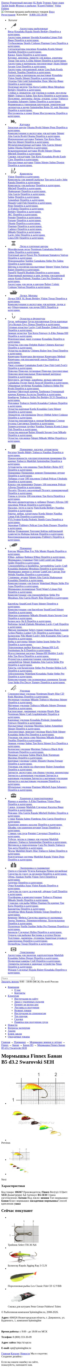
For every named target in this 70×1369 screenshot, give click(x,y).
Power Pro (32, 255)
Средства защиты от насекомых (45, 917)
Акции (11, 1030)
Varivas (64, 255)
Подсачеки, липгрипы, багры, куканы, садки (33, 98)
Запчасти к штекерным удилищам (27, 775)
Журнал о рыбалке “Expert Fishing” (35, 5)
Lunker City (30, 632)
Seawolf (39, 382)
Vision (11, 78)
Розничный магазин (21, 2)
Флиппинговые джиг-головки (24, 339)
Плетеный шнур (17, 255)
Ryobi (38, 127)
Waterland (45, 583)
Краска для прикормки (20, 484)
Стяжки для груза (17, 833)
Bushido (12, 52)
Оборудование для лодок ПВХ (29, 307)
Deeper (30, 958)
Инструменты (48, 113)
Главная (5, 1353)
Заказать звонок (10, 981)
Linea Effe (13, 238)
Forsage (12, 220)
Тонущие (35, 531)
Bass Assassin (61, 630)
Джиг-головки (16, 365)
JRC (10, 214)
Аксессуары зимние (19, 37)
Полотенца (14, 926)
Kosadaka (19, 31)
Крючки (12, 391)
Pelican (53, 478)
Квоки (11, 54)
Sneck (31, 382)
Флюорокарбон (16, 261)
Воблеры (13, 624)
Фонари (12, 969)
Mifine (51, 438)
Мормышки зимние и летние (24, 571)
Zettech (55, 327)
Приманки (26, 548)
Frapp (35, 603)
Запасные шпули (17, 127)
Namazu (39, 139)
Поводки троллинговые (55, 371)
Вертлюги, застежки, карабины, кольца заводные (35, 379)
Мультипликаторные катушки (24, 145)
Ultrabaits (62, 478)
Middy (11, 95)
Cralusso (36, 43)
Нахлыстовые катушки (20, 162)
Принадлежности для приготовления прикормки (35, 458)
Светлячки (23, 423)
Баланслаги (14, 621)
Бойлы (11, 531)
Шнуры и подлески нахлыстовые (26, 266)
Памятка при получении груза (31, 1022)
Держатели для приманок (22, 414)
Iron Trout (52, 350)
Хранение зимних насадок (22, 824)
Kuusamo (51, 635)
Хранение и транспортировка (36, 798)
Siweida (35, 37)
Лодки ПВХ (14, 298)
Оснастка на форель (19, 350)
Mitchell (12, 153)
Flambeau (41, 801)
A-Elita (30, 60)
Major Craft (25, 714)
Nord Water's (43, 589)
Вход (52, 11)
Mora (23, 911)
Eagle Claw (43, 365)
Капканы (41, 871)
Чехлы (11, 850)
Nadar (50, 673)
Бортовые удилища (18, 760)
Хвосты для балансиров (21, 667)
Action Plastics (16, 632)
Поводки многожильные (22, 374)
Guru (53, 43)
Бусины (12, 423)
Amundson (13, 200)
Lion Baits (50, 69)
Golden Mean (46, 87)
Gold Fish (21, 203)
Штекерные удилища (19, 787)
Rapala (29, 31)
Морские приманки (19, 615)
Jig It (24, 621)
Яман (11, 40)
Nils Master (41, 551)
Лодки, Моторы (28, 295)
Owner (24, 382)
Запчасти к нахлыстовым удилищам (28, 781)
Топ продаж (21, 1016)
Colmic (55, 284)
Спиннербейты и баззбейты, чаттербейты (31, 565)
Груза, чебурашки (17, 321)
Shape (59, 560)
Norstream (36, 249)
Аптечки (13, 882)
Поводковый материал (48, 374)
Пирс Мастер (49, 81)
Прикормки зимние (32, 472)
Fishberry (24, 525)
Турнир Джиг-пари (53, 2)
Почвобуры (14, 943)
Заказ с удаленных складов (29, 1001)
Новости (12, 1025)
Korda (51, 49)
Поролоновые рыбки (19, 647)
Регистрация (8, 14)
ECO (53, 397)
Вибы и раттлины (18, 641)
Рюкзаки (12, 813)
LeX (64, 667)
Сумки (11, 818)
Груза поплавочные (39, 321)
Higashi (12, 203)
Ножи (36, 113)
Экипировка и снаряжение (35, 868)
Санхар (56, 571)
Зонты (11, 920)
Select (55, 414)
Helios (58, 667)
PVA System (14, 519)
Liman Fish (56, 37)
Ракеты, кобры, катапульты (23, 513)
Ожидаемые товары (19, 1036)
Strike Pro (51, 261)
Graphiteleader (40, 714)
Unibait (45, 478)
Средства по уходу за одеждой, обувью (29, 891)
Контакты (19, 993)
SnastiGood (25, 603)
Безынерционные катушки (22, 150)
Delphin (33, 344)
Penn (53, 127)
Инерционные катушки (21, 139)
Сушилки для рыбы (19, 903)
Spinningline (35, 81)
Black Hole (52, 731)
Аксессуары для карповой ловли (26, 69)
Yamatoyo (54, 255)
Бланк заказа (15, 1033)
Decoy (40, 414)
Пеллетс (12, 490)
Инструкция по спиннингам (30, 1013)
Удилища (25, 690)
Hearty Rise (37, 597)
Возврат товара (22, 1010)
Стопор (60, 420)
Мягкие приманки (18, 630)
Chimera (50, 344)
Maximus (64, 107)
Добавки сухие (16, 478)
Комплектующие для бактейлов (25, 609)
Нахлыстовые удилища (21, 725)
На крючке (53, 903)
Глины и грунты (17, 496)
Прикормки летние (54, 472)
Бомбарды (13, 397)
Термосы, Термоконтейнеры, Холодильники (40, 920)
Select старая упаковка (41, 630)
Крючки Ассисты (27, 394)
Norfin (28, 876)
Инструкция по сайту (26, 998)
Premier (12, 217)
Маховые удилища (18, 755)
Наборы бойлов (30, 534)
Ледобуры (13, 911)
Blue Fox (29, 551)
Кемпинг (13, 917)
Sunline (29, 261)
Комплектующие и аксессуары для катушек (32, 133)
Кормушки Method (55, 356)
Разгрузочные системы (20, 856)
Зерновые (13, 525)
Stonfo (37, 31)
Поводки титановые (30, 371)
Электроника (27, 952)
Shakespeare (14, 191)
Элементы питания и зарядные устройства (31, 964)
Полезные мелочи (18, 87)
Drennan (61, 705)
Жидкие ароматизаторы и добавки (27, 502)
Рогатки (12, 452)
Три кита (20, 60)
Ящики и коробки (18, 801)
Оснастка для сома (18, 344)
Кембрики (50, 420)
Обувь (11, 876)
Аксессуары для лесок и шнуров (26, 284)
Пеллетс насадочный (30, 490)
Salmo (29, 95)
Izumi (46, 641)
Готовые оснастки (18, 327)
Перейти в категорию (26, 40)
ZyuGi (63, 365)
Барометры (14, 908)
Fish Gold (22, 81)
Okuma (31, 127)
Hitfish (48, 414)
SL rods (54, 107)
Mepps (20, 551)
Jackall (22, 624)
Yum (41, 467)
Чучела (32, 871)
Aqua (11, 586)
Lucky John (61, 179)
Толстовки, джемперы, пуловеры (26, 938)
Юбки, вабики (16, 557)
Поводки (13, 371)
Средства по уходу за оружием (25, 873)
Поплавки (13, 403)
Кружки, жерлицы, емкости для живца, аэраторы (35, 57)
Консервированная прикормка (25, 537)
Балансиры (14, 635)
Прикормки (14, 472)
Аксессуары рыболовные (34, 28)
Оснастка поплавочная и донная (26, 420)
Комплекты (26, 173)
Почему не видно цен (26, 1004)
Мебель (22, 917)
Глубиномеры (15, 43)
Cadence (12, 229)
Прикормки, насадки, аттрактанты (39, 449)
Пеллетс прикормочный (55, 490)
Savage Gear (15, 66)
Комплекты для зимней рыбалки (26, 179)
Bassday (46, 327)
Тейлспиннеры (16, 673)
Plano (57, 801)
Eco (54, 743)
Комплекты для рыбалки (21, 185)
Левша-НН (41, 653)
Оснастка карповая (18, 409)
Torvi (42, 876)
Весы (11, 31)
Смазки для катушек (19, 156)
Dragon (60, 162)
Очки (11, 885)
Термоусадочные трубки (21, 426)
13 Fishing (13, 208)
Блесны (12, 551)
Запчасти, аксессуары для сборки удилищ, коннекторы (38, 772)
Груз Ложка (29, 324)
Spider (11, 562)
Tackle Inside (8, 5)
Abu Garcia (14, 136)
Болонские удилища (19, 749)
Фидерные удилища (19, 699)
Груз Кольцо (15, 324)
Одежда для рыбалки (19, 935)
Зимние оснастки (17, 333)
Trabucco (20, 95)
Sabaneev (24, 101)
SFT (61, 467)
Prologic (12, 72)
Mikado (12, 232)
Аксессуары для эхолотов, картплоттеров (31, 955)
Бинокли (13, 932)
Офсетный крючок (28, 391)
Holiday (52, 813)
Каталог (15, 1353)
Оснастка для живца (19, 438)
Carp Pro (46, 278)
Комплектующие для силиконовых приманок (33, 679)
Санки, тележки (17, 807)
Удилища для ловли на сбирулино (26, 766)
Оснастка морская (18, 432)
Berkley (45, 31)
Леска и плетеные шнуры (34, 246)
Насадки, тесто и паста (20, 507)
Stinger (59, 49)
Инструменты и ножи (20, 113)
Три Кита (33, 87)
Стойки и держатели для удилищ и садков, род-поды (37, 92)
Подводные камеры (19, 961)
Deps (61, 856)
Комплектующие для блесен (23, 583)
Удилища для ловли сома (21, 737)
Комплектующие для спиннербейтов (28, 595)
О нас (17, 990)
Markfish (32, 461)
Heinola (38, 911)
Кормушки (14, 356)
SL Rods (37, 2)
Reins (47, 107)
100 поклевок (33, 478)
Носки (57, 935)
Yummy (36, 682)
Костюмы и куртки (43, 935)
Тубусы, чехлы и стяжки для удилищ (28, 839)
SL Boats (27, 298)
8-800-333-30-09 (38, 14)
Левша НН (62, 333)
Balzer (11, 269)
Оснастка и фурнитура (32, 318)
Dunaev (38, 484)
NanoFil (12, 272)
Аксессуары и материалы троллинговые (30, 63)
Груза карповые (59, 321)
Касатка (52, 807)
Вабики (29, 557)
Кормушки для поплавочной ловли (28, 359)
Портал (5, 2)
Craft (33, 961)
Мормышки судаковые (20, 560)
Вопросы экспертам (19, 1028)
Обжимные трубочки (19, 385)
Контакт (59, 344)
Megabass (59, 87)
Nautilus (21, 72)
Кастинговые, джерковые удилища (27, 711)
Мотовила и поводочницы (22, 845)
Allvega (12, 487)
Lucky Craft (35, 327)
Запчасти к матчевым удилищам (50, 778)
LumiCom (50, 560)
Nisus (59, 964)
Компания (13, 987)
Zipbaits (30, 624)
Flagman (45, 43)
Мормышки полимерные (21, 589)
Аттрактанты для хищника (22, 467)
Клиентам (13, 995)
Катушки (25, 124)
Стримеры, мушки (18, 577)
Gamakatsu (48, 249)
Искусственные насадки (21, 653)
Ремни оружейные (57, 871)
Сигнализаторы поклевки (22, 49)
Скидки (18, 1019)
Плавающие (23, 531)
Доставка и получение (26, 1007)
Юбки (37, 557)
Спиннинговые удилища (21, 693)
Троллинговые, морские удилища (26, 731)
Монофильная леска (19, 249)
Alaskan (19, 876)
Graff (55, 891)
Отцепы (12, 81)
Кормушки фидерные (32, 356)
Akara (19, 54)
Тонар (11, 60)
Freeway (43, 333)
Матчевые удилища (18, 705)
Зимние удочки (16, 743)
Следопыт (42, 807)
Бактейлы (13, 603)
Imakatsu (24, 568)
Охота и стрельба (17, 871)
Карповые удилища (18, 720)
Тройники (45, 391)
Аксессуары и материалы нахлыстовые (29, 75)
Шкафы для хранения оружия (24, 827)
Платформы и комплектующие (25, 897)
